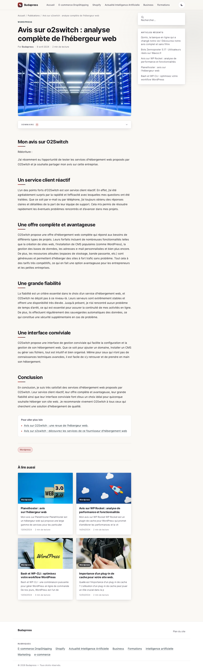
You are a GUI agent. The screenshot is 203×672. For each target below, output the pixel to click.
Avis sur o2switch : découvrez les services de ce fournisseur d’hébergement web (75, 431)
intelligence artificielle (159, 648)
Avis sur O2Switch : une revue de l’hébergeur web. (56, 425)
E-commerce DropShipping (73, 4)
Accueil (50, 4)
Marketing (24, 654)
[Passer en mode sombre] (181, 4)
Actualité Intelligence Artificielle (122, 4)
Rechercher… (148, 20)
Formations (163, 4)
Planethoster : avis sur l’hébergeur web (153, 69)
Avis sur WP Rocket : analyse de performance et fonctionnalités (158, 60)
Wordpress (25, 22)
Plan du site (179, 631)
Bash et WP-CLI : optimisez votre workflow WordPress (159, 78)
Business (148, 4)
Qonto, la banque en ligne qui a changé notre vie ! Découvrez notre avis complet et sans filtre (161, 41)
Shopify (96, 4)
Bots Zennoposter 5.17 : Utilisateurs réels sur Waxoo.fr (161, 51)
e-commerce (42, 654)
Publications (34, 15)
